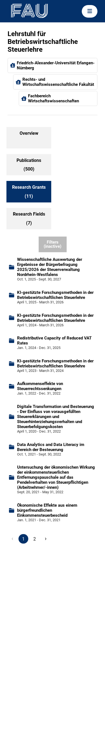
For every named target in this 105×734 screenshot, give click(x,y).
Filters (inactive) (52, 244)
